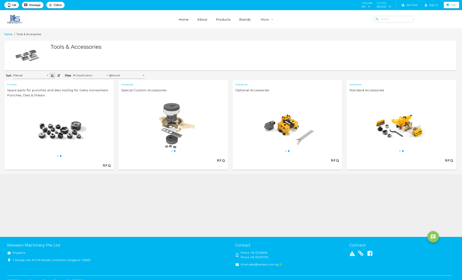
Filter (68, 75)
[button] (92, 75)
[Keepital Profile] (352, 253)
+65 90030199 (259, 257)
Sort (9, 75)
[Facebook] (370, 253)
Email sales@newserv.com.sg (259, 264)
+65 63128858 (258, 252)
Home (8, 34)
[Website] (360, 253)
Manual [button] (18, 75)
